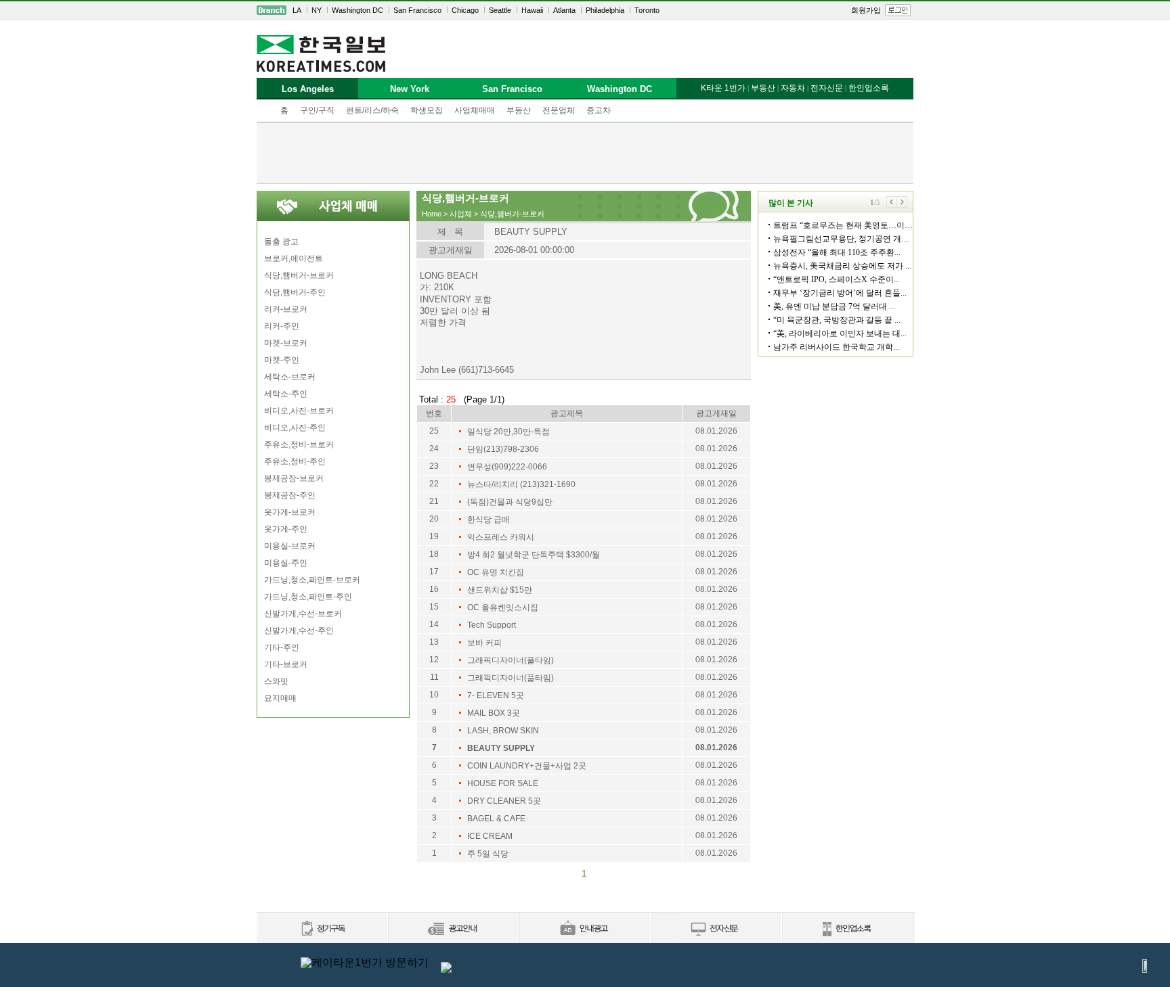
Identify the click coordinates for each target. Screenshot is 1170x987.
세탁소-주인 (285, 393)
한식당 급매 (488, 519)
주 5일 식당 (487, 853)
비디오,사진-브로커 (299, 410)
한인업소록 (868, 88)
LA (296, 10)
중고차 (598, 110)
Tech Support (491, 625)
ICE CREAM (490, 836)
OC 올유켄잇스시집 (502, 607)
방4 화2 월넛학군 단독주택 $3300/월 (533, 554)
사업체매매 (474, 110)
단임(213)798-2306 (503, 449)
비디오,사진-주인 (295, 427)
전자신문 (826, 88)
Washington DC (357, 10)
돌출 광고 (281, 241)
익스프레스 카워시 (500, 537)
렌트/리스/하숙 (372, 110)
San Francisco (417, 10)
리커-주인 (281, 326)
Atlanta (564, 10)
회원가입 (866, 10)
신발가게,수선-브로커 (303, 613)
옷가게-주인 (285, 529)
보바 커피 (484, 642)
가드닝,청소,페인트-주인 (308, 596)
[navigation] (585, 10)
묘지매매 (280, 698)
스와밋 (276, 681)
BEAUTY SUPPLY (501, 748)
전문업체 (558, 110)
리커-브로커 (285, 309)
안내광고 (584, 929)
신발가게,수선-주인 (299, 630)
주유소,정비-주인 (295, 461)
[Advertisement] (585, 152)
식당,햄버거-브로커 (299, 275)
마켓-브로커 (285, 343)
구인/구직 (317, 110)
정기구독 (322, 929)
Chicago (465, 10)
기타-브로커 (285, 664)
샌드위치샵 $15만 (499, 590)
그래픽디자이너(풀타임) (510, 660)
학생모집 (426, 110)
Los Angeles (308, 89)
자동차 (793, 88)
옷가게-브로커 (290, 512)
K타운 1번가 (723, 88)
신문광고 (453, 929)
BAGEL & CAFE (496, 818)
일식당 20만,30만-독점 (508, 431)
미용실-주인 (285, 563)
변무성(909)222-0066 (507, 467)
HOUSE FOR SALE (502, 783)
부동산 (518, 110)
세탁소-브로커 (290, 377)
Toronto (646, 10)
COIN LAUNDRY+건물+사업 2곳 (526, 766)
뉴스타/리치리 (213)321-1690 (521, 484)
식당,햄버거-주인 (295, 292)
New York (409, 89)
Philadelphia (605, 10)
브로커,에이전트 (293, 258)
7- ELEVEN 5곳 (495, 695)
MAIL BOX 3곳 (493, 713)
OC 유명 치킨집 (495, 572)
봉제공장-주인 (290, 495)
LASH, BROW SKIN (503, 730)
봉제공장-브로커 (294, 478)
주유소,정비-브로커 (299, 444)
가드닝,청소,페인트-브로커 (312, 579)
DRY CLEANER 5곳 (504, 801)
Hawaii (532, 10)
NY (316, 10)
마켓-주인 (281, 360)
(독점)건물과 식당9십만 (509, 502)
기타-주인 (281, 647)
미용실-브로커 (290, 546)
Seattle (500, 10)
